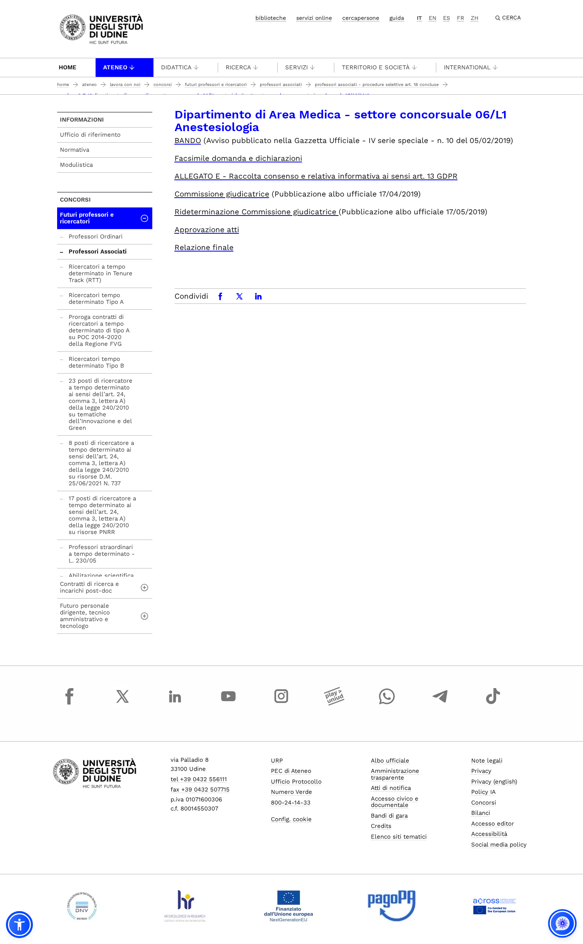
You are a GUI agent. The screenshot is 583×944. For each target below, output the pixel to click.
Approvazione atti (207, 229)
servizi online (314, 18)
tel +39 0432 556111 (199, 779)
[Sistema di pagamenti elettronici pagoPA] (391, 906)
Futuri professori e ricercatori (216, 84)
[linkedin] (175, 703)
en (432, 18)
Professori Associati (281, 84)
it (419, 18)
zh (474, 18)
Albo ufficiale (390, 760)
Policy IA (483, 791)
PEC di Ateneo (291, 770)
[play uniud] (334, 703)
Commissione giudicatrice (222, 193)
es (446, 18)
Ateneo (115, 67)
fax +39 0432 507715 (200, 789)
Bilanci (480, 812)
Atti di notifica (391, 787)
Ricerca (238, 67)
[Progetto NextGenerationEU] (288, 906)
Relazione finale (204, 247)
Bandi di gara (389, 815)
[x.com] (122, 703)
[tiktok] (493, 703)
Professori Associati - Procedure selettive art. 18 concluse (377, 84)
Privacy (481, 770)
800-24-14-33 (291, 802)
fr (460, 18)
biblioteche (270, 18)
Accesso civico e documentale (394, 802)
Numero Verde (291, 791)
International (467, 67)
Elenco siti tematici (399, 836)
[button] (19, 924)
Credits (381, 826)
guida (396, 18)
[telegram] (440, 703)
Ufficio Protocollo (296, 781)
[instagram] (281, 703)
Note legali (486, 760)
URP (277, 760)
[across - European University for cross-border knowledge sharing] (495, 906)
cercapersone (360, 18)
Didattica (176, 67)
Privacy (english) (494, 781)
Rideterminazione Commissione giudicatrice (257, 211)
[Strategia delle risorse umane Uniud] (185, 906)
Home (68, 67)
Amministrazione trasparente (395, 774)
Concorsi (162, 84)
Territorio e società (376, 67)
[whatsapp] (387, 703)
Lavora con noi (125, 84)
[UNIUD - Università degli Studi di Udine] (101, 28)
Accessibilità (489, 833)
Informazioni (82, 119)
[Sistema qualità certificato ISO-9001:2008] (82, 906)
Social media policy (499, 844)
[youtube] (228, 703)
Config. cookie (291, 819)
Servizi (296, 67)
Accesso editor (492, 823)
